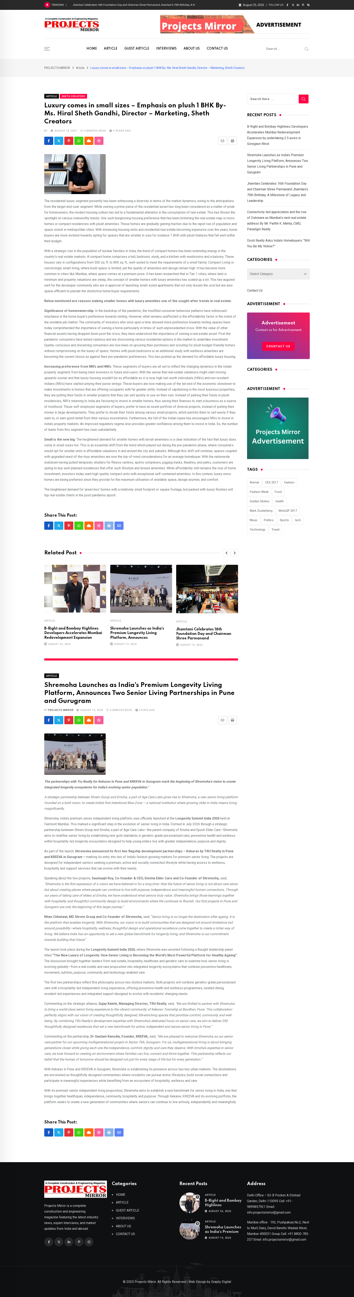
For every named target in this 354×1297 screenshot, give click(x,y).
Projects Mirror (60, 710)
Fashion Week (259, 492)
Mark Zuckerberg (261, 511)
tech (298, 520)
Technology (257, 529)
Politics (269, 520)
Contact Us (255, 290)
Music (254, 520)
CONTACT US (217, 48)
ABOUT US (192, 48)
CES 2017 (271, 482)
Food (278, 492)
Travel (275, 529)
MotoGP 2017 (288, 511)
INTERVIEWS (166, 48)
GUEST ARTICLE (136, 48)
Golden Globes (259, 501)
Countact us (278, 346)
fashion (289, 482)
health (280, 501)
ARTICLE (110, 48)
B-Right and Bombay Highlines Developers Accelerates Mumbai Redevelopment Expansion (73, 633)
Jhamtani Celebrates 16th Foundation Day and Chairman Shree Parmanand (203, 633)
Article (49, 620)
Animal (254, 482)
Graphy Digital (221, 1282)
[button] (226, 553)
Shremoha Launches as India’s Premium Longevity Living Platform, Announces (137, 633)
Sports (284, 520)
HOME (91, 48)
